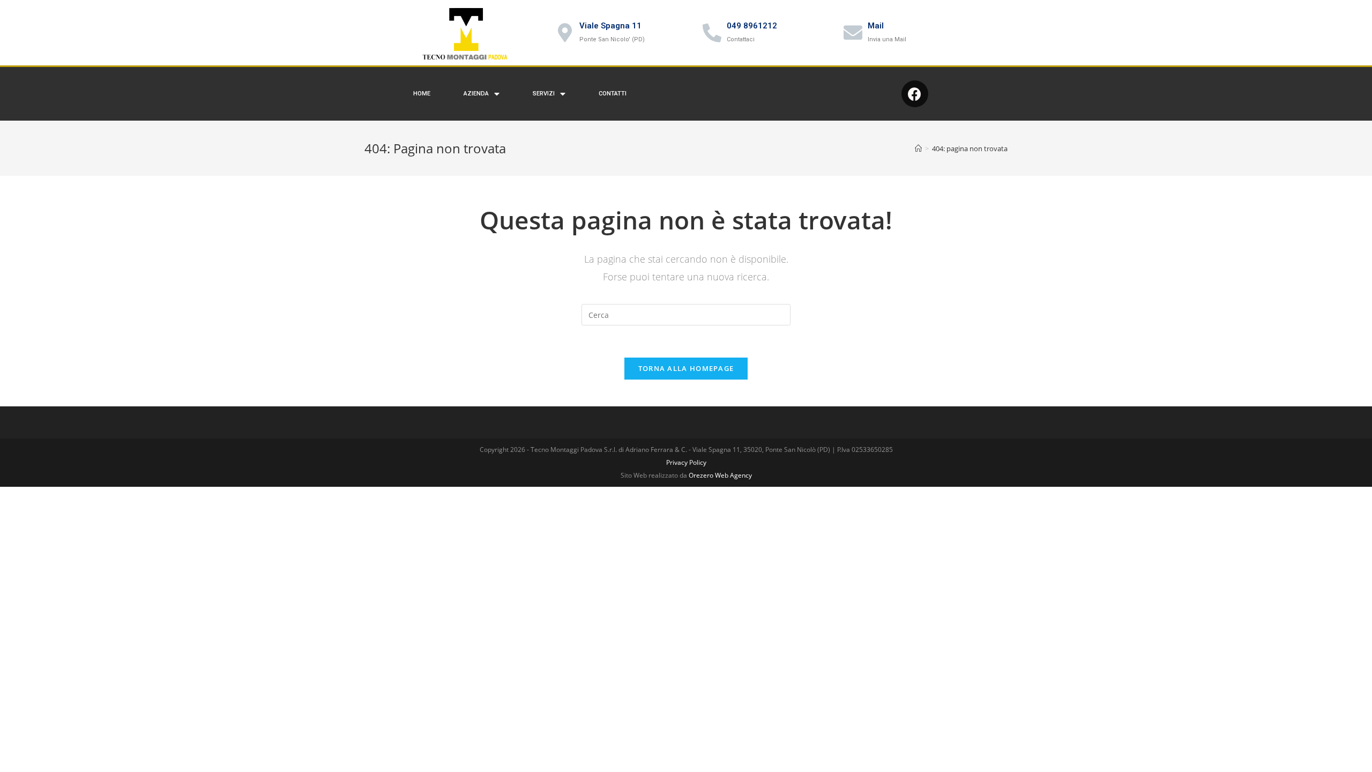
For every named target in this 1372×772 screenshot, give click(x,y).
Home (421, 93)
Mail (876, 26)
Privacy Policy (686, 462)
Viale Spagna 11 (610, 26)
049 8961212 (752, 26)
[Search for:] (686, 314)
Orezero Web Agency (720, 475)
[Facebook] (914, 93)
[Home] (918, 148)
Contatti (613, 93)
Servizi (544, 93)
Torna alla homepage (686, 368)
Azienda (476, 93)
